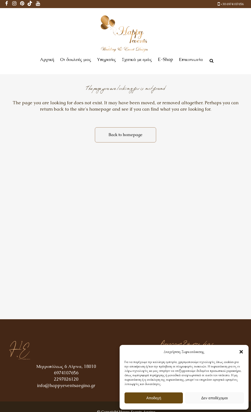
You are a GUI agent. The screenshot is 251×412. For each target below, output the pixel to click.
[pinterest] (22, 4)
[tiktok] (30, 4)
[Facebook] (6, 4)
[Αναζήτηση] (210, 60)
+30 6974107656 (232, 4)
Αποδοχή (153, 398)
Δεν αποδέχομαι (214, 398)
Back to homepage (125, 134)
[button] (241, 351)
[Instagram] (14, 4)
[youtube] (38, 4)
